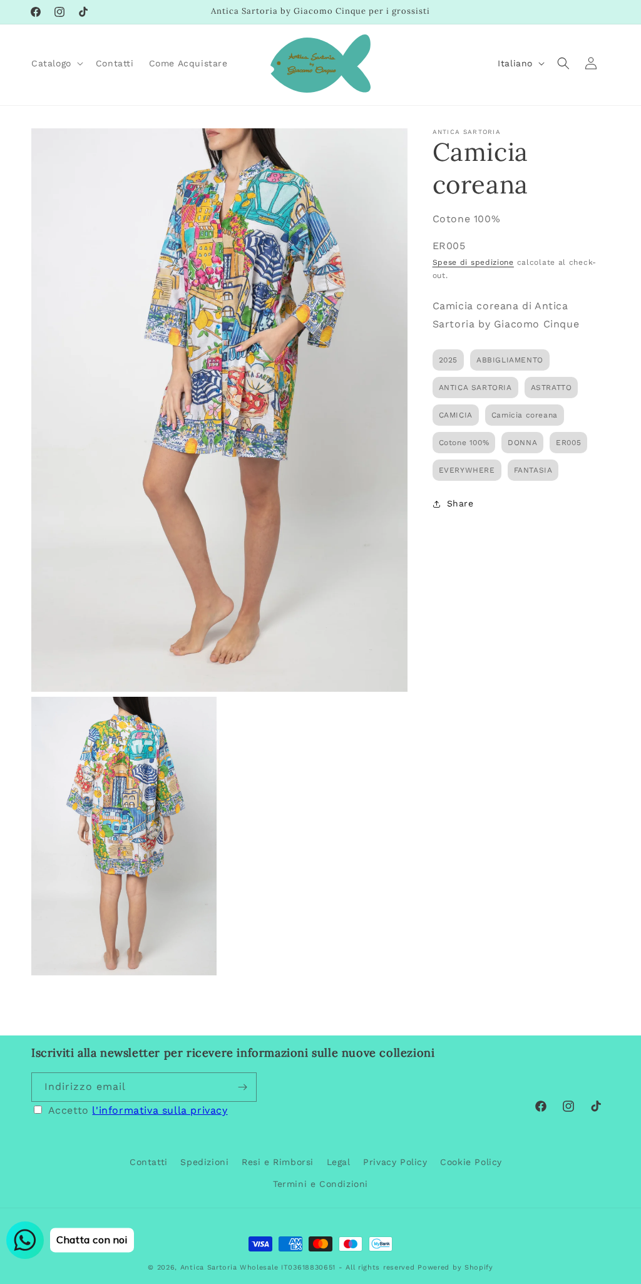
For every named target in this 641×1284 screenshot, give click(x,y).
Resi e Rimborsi (278, 1162)
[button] (56, 63)
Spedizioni (204, 1162)
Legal (339, 1162)
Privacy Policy (395, 1162)
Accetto (138, 1110)
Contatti (149, 1162)
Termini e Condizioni (320, 1184)
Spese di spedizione (473, 262)
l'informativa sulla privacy (159, 1110)
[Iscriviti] (242, 1087)
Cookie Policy (471, 1162)
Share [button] (460, 503)
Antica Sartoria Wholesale (229, 1267)
